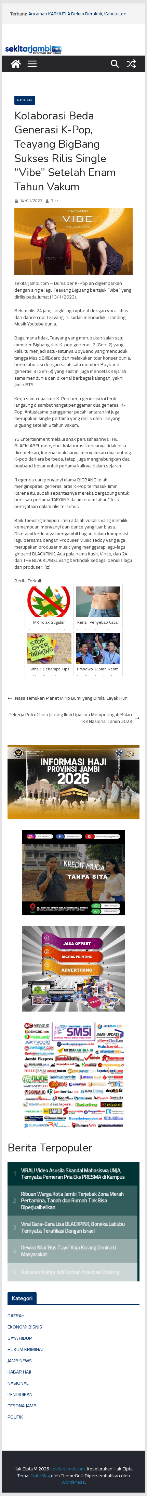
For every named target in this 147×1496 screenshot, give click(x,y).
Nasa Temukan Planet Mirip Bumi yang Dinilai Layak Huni (72, 698)
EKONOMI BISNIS (25, 1326)
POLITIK (15, 1416)
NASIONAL (24, 100)
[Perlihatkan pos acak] (131, 64)
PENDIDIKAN (20, 1394)
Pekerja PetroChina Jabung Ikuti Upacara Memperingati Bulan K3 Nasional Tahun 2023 (70, 718)
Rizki (55, 201)
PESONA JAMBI (23, 1405)
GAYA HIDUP (20, 1338)
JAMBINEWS (20, 1360)
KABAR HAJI (19, 1371)
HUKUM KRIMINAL (26, 1349)
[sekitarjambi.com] (73, 46)
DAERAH (16, 1315)
